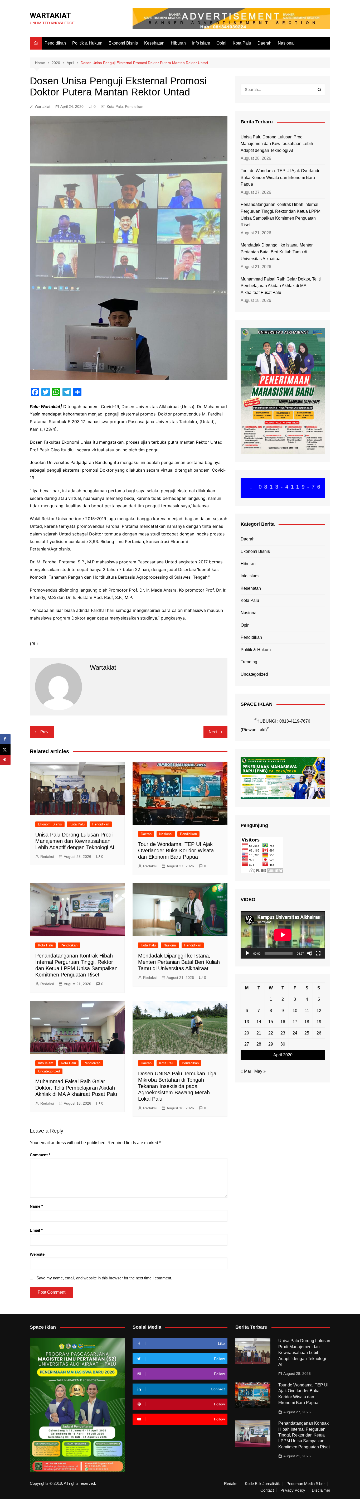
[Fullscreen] (318, 953)
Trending (249, 662)
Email (36, 1230)
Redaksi (47, 856)
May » (260, 1071)
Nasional (286, 43)
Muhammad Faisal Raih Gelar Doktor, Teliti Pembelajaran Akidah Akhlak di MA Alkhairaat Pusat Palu (76, 1088)
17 (295, 1021)
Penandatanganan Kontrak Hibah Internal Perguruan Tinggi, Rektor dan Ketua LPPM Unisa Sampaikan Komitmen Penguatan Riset (280, 214)
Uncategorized (49, 1071)
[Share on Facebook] (5, 739)
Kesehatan (154, 43)
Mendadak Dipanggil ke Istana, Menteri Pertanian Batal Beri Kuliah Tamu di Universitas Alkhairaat (179, 962)
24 (295, 1033)
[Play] (247, 953)
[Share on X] (5, 749)
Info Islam (201, 43)
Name (36, 1206)
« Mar (246, 1071)
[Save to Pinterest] (5, 760)
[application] (283, 935)
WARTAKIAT (50, 15)
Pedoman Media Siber (305, 1484)
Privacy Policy (292, 1490)
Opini (221, 43)
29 (270, 1044)
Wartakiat (42, 106)
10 (295, 1010)
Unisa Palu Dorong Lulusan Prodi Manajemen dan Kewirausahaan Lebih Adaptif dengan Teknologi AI (74, 841)
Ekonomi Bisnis (123, 43)
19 (319, 1021)
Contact (267, 1490)
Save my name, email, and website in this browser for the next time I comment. (104, 1278)
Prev (44, 731)
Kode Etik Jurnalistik (262, 1484)
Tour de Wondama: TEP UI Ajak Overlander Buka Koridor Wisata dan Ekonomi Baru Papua (176, 850)
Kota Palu (242, 43)
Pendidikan (55, 43)
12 (319, 1010)
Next (213, 731)
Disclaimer (321, 1490)
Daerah (264, 43)
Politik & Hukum (87, 43)
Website (37, 1254)
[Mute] (309, 953)
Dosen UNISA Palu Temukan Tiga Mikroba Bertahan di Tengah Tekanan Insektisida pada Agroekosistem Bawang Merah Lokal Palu (177, 1086)
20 (246, 1033)
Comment (40, 1155)
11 (307, 1010)
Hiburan (178, 43)
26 (319, 1033)
